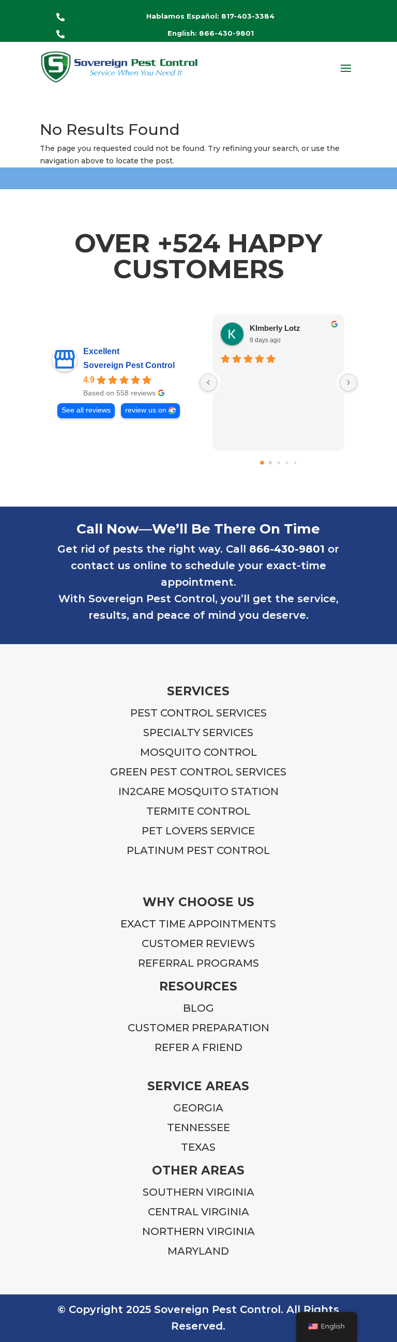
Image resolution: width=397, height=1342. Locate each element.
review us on (145, 410)
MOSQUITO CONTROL (198, 752)
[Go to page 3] (286, 463)
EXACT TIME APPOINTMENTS (198, 924)
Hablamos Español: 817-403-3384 (210, 16)
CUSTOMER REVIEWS (198, 943)
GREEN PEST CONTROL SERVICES (198, 772)
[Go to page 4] (295, 463)
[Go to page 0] (262, 463)
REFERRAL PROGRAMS (198, 963)
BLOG (198, 1008)
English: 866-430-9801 (210, 33)
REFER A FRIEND (198, 1047)
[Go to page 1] (270, 462)
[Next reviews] (348, 382)
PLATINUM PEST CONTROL (198, 850)
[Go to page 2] (278, 462)
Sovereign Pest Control (129, 365)
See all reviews (86, 410)
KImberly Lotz (275, 328)
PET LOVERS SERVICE (198, 831)
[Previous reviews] (208, 382)
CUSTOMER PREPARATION (198, 1027)
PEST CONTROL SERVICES (198, 713)
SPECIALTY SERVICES (198, 732)
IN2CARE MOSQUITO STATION (198, 791)
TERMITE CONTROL (198, 811)
